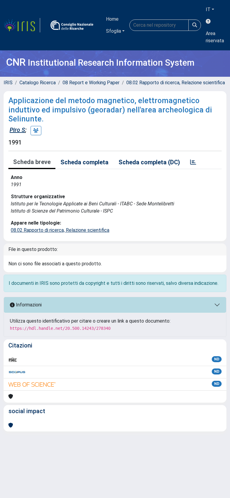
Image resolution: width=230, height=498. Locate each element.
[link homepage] (22, 25)
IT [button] (208, 9)
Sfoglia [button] (113, 31)
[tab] (193, 162)
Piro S (17, 129)
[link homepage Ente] (72, 25)
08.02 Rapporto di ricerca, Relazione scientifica (175, 82)
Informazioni (28, 305)
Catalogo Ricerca (37, 82)
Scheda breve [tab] (32, 162)
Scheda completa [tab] (84, 162)
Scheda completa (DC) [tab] (149, 162)
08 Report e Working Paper (91, 82)
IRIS (8, 82)
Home (112, 19)
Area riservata (215, 37)
